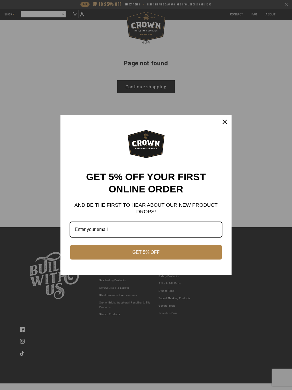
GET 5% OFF (146, 252)
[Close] (225, 122)
